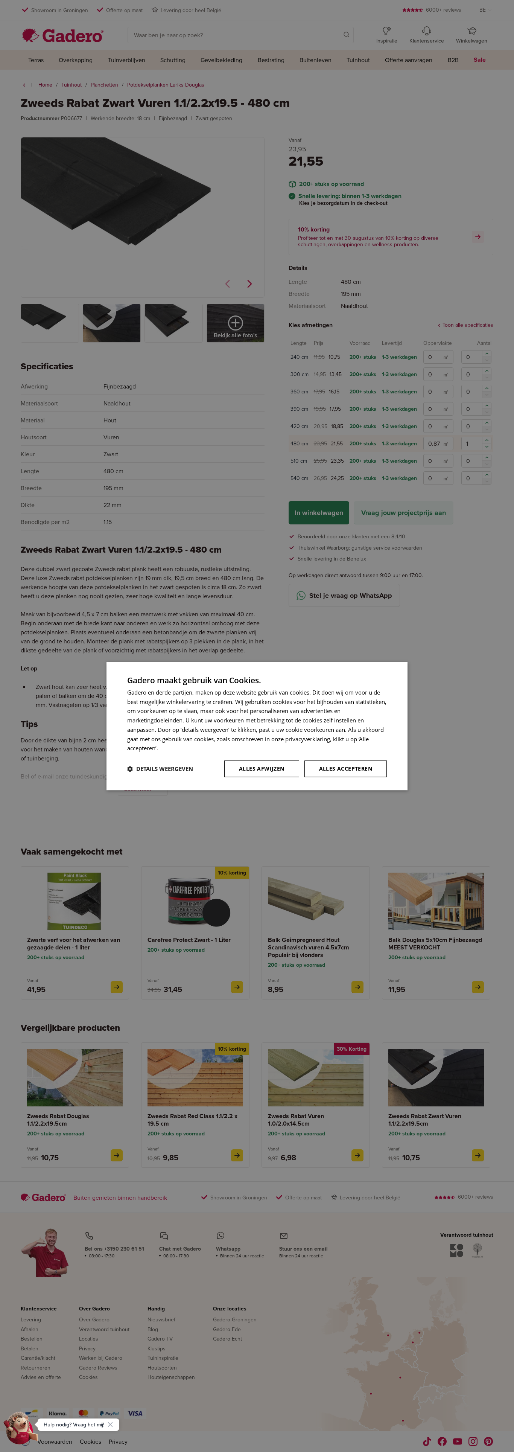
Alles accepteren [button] (345, 768)
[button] (160, 769)
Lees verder (175, 748)
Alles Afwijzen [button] (261, 768)
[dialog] (257, 726)
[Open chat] (21, 1431)
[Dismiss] (110, 1425)
